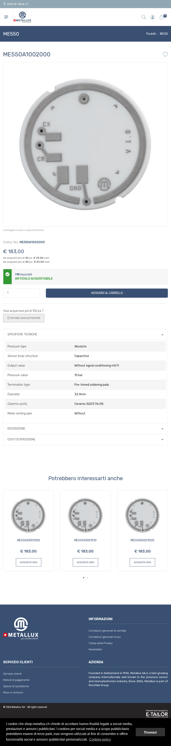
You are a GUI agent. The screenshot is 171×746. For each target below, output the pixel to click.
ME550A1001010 (85, 540)
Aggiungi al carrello (107, 293)
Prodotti (151, 33)
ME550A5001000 (142, 540)
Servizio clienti (12, 673)
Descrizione (16, 428)
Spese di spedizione (16, 686)
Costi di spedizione (21, 439)
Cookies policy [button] (100, 739)
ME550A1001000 (28, 540)
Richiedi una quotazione (25, 318)
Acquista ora (28, 562)
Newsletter (95, 649)
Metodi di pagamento (16, 680)
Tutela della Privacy (101, 643)
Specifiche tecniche (22, 334)
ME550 (164, 33)
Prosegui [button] (150, 732)
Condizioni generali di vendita (107, 630)
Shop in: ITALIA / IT (17, 4)
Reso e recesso (13, 692)
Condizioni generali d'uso (105, 636)
